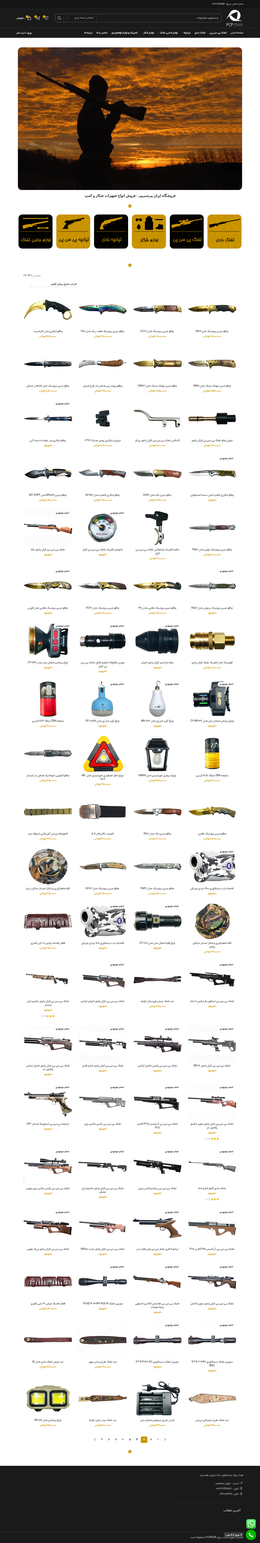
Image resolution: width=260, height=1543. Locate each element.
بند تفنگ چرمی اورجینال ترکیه (157, 1001)
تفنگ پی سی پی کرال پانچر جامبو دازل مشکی (102, 1190)
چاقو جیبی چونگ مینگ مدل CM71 (212, 386)
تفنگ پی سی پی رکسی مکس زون (102, 1124)
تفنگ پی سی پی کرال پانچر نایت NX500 (102, 1249)
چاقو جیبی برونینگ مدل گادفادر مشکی (47, 386)
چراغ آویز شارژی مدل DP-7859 (103, 721)
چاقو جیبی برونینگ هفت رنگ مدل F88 (102, 331)
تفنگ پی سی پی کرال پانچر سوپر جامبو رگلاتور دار (212, 1126)
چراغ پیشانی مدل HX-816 (47, 1420)
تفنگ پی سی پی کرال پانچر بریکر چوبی (48, 1249)
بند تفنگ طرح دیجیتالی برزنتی (212, 1420)
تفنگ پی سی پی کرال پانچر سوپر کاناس (212, 1303)
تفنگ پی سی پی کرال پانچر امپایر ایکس (102, 1001)
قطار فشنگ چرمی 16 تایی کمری (48, 1303)
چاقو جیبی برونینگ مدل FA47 (157, 888)
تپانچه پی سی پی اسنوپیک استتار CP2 (48, 1124)
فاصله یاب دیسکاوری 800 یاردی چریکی (102, 943)
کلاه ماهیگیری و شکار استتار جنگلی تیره (48, 888)
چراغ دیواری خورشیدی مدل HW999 (157, 775)
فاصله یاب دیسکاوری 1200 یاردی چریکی (212, 888)
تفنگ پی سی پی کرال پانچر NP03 (212, 1066)
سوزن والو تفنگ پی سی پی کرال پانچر (212, 440)
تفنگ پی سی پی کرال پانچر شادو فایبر (103, 1066)
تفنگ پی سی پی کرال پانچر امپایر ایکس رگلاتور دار (48, 1067)
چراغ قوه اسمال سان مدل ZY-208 (157, 943)
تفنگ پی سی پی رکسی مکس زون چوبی (48, 1188)
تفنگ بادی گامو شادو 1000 (212, 1188)
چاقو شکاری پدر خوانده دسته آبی (48, 440)
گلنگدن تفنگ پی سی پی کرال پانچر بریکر (157, 440)
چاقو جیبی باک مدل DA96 (157, 495)
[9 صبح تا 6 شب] (251, 1535)
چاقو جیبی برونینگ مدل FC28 (157, 331)
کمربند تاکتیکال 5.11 (103, 834)
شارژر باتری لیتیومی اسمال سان (157, 1420)
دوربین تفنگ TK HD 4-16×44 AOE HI (102, 1303)
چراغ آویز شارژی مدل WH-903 (157, 721)
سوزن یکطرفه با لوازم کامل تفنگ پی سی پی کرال (103, 664)
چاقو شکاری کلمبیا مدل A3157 (102, 495)
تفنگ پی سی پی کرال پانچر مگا (48, 549)
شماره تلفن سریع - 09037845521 (227, 4)
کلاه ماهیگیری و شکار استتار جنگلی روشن (212, 945)
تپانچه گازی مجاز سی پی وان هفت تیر (157, 1249)
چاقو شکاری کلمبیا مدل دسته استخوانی (212, 495)
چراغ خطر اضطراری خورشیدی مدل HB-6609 (103, 777)
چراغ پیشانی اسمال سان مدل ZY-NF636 (212, 721)
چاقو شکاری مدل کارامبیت (48, 331)
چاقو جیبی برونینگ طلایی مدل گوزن (48, 608)
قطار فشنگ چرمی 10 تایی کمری (48, 943)
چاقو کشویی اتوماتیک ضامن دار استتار (47, 775)
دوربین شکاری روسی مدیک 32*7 (103, 440)
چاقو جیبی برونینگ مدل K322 (102, 888)
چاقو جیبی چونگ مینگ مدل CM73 (157, 386)
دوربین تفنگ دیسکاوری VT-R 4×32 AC (157, 1362)
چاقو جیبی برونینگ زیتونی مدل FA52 (212, 608)
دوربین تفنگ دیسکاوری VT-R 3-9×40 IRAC (212, 1363)
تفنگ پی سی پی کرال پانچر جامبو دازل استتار (48, 1003)
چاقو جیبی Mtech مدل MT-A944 (48, 495)
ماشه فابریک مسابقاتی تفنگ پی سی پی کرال (157, 551)
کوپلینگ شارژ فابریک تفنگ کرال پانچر (212, 662)
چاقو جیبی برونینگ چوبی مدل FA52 (212, 549)
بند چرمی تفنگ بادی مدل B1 (48, 1362)
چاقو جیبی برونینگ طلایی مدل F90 (157, 608)
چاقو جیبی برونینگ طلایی (212, 834)
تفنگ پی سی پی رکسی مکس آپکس (157, 1066)
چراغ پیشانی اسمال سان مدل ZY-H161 (48, 662)
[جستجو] (59, 18)
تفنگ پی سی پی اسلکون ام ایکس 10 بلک (212, 1001)
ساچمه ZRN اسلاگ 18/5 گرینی (212, 775)
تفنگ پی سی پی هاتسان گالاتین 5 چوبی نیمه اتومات (157, 1305)
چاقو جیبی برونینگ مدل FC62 (102, 608)
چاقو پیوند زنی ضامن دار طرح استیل (102, 386)
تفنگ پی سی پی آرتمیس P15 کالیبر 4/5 (212, 1249)
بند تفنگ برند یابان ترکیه (102, 1420)
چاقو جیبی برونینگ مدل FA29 (212, 331)
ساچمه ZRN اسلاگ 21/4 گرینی (48, 721)
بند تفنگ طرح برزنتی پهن (103, 1362)
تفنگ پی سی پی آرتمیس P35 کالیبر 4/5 (157, 1126)
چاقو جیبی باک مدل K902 (157, 834)
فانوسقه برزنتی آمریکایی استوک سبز (48, 834)
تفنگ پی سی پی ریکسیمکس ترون (157, 1188)
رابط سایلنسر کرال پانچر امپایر (157, 662)
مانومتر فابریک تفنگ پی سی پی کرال (102, 549)
